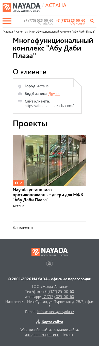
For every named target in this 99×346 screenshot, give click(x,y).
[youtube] (49, 263)
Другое (54, 93)
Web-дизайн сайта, (36, 329)
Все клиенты (23, 227)
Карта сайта (52, 321)
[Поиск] (92, 21)
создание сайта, (66, 329)
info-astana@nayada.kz (55, 311)
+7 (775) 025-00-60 (58, 296)
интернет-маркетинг (42, 334)
